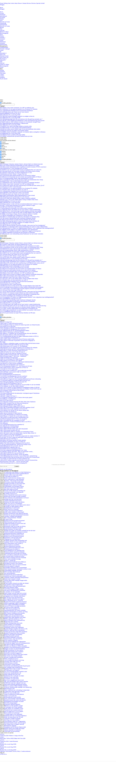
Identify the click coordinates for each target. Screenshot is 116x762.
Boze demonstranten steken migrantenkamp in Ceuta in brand (17, 195)
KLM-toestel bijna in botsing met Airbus (14, 556)
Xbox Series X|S (4, 57)
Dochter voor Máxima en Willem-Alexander (16, 646)
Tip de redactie (3, 78)
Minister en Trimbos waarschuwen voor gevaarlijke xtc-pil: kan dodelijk (20, 384)
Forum (1, 3)
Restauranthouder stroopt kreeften (12, 697)
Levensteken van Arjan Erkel (11, 678)
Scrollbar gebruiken (6, 103)
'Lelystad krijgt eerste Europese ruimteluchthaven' (16, 473)
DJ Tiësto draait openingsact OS (12, 609)
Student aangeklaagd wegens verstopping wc (15, 603)
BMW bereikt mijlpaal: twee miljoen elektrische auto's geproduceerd (18, 229)
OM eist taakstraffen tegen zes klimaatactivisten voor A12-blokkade (19, 271)
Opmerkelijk (3, 23)
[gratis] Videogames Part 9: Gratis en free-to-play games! (16, 397)
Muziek (2, 27)
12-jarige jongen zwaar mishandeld (13, 714)
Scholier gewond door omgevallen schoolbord (15, 631)
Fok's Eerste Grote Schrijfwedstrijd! (13, 656)
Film (1, 29)
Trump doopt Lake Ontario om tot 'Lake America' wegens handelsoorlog (20, 209)
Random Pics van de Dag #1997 (10, 115)
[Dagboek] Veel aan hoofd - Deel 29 (11, 446)
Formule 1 (2, 37)
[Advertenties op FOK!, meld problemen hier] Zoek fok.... (17, 349)
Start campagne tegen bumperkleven (13, 667)
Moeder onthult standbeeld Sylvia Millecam (15, 562)
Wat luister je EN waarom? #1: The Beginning (13, 346)
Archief (43, 3)
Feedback (2, 77)
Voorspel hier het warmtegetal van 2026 (12, 420)
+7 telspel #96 (6, 394)
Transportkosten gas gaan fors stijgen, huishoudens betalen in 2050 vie (19, 336)
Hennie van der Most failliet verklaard (12, 386)
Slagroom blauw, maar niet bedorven (13, 638)
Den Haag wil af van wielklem (11, 720)
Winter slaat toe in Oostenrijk (11, 509)
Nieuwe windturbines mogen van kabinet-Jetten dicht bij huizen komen (20, 343)
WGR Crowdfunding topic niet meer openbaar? (13, 376)
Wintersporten (3, 44)
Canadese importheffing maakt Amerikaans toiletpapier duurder (18, 218)
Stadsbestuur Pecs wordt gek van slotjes (14, 675)
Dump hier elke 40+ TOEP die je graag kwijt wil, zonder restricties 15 (20, 436)
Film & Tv (4, 146)
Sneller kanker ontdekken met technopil (14, 512)
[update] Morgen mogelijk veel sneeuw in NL (16, 628)
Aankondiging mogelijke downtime (13, 570)
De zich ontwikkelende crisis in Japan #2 (12, 364)
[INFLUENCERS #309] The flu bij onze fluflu (14, 344)
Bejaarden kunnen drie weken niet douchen (15, 700)
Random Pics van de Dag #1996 (10, 117)
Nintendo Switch (4, 56)
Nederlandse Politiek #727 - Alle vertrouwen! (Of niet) (16, 366)
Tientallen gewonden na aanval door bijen (14, 483)
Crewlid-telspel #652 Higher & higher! (12, 359)
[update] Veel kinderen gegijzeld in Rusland (16, 601)
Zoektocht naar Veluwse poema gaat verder (15, 576)
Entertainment (3, 24)
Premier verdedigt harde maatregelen (14, 657)
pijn (2, 342)
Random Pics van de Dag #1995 (10, 124)
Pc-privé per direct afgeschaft (12, 607)
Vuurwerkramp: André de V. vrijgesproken (14, 721)
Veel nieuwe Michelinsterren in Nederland (14, 590)
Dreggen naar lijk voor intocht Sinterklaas (14, 648)
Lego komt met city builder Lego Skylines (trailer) (14, 130)
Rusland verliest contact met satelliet (13, 475)
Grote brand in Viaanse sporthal (12, 664)
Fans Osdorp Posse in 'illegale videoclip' (14, 724)
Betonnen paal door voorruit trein (12, 626)
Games (1, 50)
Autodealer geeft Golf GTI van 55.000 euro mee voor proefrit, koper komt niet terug (23, 305)
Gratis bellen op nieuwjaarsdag (11, 731)
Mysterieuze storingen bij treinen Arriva (14, 534)
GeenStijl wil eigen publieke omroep (14, 506)
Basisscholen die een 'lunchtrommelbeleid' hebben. (14, 330)
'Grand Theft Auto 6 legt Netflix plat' (11, 206)
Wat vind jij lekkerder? (9, 573)
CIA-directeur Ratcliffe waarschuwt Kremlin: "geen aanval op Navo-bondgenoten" (23, 225)
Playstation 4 (3, 53)
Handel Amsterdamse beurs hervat (12, 500)
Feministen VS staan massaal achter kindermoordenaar (15, 127)
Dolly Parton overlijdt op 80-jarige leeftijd (12, 134)
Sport (1, 34)
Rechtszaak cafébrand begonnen (12, 704)
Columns (24, 3)
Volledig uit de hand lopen (9, 357)
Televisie (2, 30)
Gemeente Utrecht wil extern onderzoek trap (15, 542)
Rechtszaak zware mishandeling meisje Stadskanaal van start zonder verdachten (21, 234)
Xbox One (2, 54)
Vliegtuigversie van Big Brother (12, 539)
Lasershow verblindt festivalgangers (13, 516)
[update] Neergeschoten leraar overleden (15, 633)
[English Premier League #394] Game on (12, 406)
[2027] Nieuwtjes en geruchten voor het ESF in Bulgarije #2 (17, 340)
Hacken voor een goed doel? (11, 525)
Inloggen (2, 4)
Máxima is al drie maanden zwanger (14, 705)
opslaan (2, 106)
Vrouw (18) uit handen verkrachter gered (14, 698)
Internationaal (3, 16)
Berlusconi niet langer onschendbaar (13, 634)
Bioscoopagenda (4, 33)
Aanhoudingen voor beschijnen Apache (14, 486)
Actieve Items (14, 3)
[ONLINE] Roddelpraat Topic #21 (11, 383)
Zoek (9, 3)
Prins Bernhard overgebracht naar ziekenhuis (15, 594)
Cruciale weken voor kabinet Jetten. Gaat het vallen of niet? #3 (18, 433)
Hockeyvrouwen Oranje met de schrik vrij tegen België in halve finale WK (20, 212)
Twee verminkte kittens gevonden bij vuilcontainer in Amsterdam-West (19, 216)
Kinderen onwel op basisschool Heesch (14, 536)
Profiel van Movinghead (6, 469)
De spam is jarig (8, 519)
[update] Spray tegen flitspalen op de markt (14, 617)
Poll (3, 157)
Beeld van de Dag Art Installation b (11, 434)
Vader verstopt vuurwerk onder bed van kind (15, 593)
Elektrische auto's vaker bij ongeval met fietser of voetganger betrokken (20, 182)
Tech (1, 20)
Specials (38, 3)
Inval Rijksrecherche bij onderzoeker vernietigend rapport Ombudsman (19, 393)
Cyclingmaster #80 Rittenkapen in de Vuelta (13, 450)
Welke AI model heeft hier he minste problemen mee (15, 458)
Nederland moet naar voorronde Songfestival (15, 715)
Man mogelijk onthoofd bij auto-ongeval (14, 599)
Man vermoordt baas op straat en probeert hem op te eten (16, 136)
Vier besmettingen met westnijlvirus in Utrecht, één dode (16, 215)
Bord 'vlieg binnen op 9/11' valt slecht (13, 600)
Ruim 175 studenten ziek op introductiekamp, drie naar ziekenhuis (18, 333)
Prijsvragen (3, 73)
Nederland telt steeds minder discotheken (14, 502)
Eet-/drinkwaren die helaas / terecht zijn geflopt (14, 454)
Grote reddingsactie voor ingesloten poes (14, 550)
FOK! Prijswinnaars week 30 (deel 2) (13, 543)
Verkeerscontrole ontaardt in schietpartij (14, 552)
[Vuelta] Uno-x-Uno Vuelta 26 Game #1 (12, 352)
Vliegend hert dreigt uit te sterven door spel (14, 523)
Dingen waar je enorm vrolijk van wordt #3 (13, 371)
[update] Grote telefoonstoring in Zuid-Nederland (17, 647)
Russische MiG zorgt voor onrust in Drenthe (15, 564)
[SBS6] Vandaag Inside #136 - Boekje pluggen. (14, 354)
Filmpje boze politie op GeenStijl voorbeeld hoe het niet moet (20, 530)
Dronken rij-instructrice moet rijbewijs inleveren (16, 513)
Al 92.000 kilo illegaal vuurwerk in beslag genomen (17, 643)
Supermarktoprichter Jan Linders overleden (14, 610)
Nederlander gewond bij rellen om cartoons (15, 553)
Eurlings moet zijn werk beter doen (13, 499)
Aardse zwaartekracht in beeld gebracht (14, 694)
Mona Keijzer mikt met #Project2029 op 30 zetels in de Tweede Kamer (20, 457)
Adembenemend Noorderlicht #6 (10, 374)
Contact (2, 74)
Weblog (5, 3)
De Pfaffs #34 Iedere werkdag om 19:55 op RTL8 (15, 443)
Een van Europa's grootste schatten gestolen (13, 440)
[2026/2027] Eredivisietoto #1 (10, 337)
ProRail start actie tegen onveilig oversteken (15, 496)
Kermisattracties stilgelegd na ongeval (13, 527)
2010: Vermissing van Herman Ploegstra (12, 332)
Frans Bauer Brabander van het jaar (13, 637)
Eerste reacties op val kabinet (12, 544)
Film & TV (3, 60)
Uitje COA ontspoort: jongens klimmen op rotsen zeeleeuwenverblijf (19, 293)
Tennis (1, 40)
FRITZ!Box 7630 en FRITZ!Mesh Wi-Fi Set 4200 (14, 181)
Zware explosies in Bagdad (11, 640)
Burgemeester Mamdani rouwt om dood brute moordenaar (16, 110)
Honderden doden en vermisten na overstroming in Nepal (16, 431)
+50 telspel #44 (6, 391)
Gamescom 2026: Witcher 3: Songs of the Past (13, 174)
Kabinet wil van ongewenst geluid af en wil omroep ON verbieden (18, 109)
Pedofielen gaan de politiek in (12, 549)
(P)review (4, 154)
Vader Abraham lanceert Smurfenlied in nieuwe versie (17, 569)
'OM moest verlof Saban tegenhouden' (13, 487)
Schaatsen (2, 43)
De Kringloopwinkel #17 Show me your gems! (13, 418)
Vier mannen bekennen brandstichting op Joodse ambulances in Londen (19, 165)
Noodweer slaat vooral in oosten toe (14, 710)
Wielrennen (3, 41)
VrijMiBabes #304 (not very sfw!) (10, 311)
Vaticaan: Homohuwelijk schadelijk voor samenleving (18, 687)
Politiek (2, 19)
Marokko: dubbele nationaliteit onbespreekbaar (16, 577)
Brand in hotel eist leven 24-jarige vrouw (14, 478)
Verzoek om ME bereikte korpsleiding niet (14, 490)
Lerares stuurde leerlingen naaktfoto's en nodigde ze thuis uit (17, 116)
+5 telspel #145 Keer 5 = (8, 396)
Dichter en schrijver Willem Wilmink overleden (16, 685)
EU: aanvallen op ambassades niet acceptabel (16, 554)
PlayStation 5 (3, 58)
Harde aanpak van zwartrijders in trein (13, 708)
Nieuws (20, 3)
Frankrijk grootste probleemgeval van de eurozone (14, 196)
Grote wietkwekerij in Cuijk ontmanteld (14, 479)
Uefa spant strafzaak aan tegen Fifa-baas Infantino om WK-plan (17, 219)
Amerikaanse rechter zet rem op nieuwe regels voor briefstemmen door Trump (21, 179)
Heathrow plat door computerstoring (13, 614)
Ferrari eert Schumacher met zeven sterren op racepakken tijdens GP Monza (20, 177)
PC (1, 51)
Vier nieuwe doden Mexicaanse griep (14, 482)
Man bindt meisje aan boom (11, 489)
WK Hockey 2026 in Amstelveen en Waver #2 (14, 367)
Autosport (2, 39)
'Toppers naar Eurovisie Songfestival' (13, 510)
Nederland (2, 14)
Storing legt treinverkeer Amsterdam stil (14, 533)
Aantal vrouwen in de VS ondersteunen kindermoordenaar (17, 362)
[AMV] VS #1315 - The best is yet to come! (13, 377)
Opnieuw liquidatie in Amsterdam (12, 730)
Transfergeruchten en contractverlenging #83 (13, 463)
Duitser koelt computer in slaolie (12, 579)
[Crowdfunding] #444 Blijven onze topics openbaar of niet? (17, 407)
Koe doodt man (8, 581)
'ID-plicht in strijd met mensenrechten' (14, 644)
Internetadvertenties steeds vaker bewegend (15, 722)
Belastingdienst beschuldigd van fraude (14, 701)
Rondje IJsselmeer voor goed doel (12, 529)
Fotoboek (2, 71)
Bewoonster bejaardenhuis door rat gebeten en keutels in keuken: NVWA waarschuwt (23, 167)
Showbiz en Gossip (5, 21)
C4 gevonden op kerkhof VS (11, 476)
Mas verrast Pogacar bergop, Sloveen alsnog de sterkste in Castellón (18, 214)
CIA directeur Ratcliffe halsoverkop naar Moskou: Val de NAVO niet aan (20, 389)
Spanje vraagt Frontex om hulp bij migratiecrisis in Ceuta (16, 172)
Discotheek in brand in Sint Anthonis (13, 563)
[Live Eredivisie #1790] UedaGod (11, 413)
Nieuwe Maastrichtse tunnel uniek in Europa (15, 495)
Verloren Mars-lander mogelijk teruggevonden (15, 580)
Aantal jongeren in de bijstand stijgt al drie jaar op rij (15, 380)
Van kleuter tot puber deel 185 (10, 430)
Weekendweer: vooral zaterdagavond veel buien (13, 168)
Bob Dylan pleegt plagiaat (10, 703)
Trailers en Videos (4, 64)
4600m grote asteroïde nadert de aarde (14, 616)
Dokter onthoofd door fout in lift (12, 674)
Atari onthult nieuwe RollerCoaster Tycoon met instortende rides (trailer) (20, 129)
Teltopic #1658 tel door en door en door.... (12, 390)
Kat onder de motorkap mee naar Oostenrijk (15, 557)
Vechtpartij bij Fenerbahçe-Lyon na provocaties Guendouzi (16, 208)
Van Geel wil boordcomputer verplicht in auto (15, 671)
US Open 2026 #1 (6, 400)
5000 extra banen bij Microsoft (11, 693)
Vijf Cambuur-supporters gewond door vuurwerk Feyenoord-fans (18, 460)
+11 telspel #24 (6, 322)
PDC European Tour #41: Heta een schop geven (14, 403)
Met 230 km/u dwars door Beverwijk (13, 597)
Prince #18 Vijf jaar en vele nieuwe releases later (14, 410)
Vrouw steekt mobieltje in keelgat (12, 559)
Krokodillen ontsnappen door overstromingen (15, 567)
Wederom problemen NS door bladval (13, 650)
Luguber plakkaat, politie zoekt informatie (12, 334)
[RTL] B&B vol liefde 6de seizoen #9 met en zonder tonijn (17, 339)
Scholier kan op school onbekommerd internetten (16, 515)
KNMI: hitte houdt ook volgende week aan (15, 683)
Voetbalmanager (4, 47)
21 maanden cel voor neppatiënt (12, 591)
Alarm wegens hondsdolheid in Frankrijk (14, 604)
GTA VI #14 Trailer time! (9, 369)
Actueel (2, 13)
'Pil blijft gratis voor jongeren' (12, 670)
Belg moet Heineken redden (11, 587)
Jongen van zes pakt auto (10, 695)
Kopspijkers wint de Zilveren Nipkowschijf (15, 727)
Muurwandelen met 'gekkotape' (12, 712)
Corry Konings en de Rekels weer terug (14, 660)
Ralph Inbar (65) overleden (11, 621)
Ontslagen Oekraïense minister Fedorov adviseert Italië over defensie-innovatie (21, 164)
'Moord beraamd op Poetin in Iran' (12, 522)
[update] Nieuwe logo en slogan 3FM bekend (16, 668)
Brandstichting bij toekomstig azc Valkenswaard (14, 123)
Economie (2, 17)
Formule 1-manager (5, 49)
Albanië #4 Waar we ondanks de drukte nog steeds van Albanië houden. (20, 324)
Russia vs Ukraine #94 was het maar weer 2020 (14, 416)
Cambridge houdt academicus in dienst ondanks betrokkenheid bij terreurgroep (21, 287)
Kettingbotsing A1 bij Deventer (12, 507)
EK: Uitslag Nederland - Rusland (13, 517)
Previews (33, 3)
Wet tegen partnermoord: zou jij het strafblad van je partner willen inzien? (20, 310)
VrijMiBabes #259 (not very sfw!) (10, 298)
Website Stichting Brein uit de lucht (13, 623)
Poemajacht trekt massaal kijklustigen (13, 574)
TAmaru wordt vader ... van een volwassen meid (14, 461)
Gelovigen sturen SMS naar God (12, 661)
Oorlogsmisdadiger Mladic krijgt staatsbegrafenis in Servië (16, 178)
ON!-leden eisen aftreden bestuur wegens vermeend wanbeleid (17, 198)
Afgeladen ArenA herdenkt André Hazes (15, 596)
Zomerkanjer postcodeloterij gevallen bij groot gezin (17, 666)
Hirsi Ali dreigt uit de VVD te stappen (13, 711)
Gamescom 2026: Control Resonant (10, 187)
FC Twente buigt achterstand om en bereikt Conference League (17, 205)
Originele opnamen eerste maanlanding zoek (16, 540)
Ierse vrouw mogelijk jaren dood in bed (14, 680)
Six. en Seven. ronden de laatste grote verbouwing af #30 (16, 437)
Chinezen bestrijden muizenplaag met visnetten (15, 532)
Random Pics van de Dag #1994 (10, 133)
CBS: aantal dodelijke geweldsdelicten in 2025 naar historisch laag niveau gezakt (22, 120)
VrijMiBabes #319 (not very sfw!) (10, 113)
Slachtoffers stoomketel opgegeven (12, 653)
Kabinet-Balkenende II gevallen (13, 546)
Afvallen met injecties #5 (8, 411)
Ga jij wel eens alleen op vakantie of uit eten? (13, 353)
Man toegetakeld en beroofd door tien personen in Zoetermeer (17, 232)
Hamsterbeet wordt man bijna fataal (13, 537)
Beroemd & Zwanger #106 (9, 427)
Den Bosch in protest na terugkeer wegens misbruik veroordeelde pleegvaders (21, 274)
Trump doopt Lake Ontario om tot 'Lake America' (14, 112)
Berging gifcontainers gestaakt (11, 636)
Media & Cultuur (4, 31)
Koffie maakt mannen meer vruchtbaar (13, 651)
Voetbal (2, 36)
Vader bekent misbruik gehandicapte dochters (15, 684)
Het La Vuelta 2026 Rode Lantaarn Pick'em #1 (14, 350)
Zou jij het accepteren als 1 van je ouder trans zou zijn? (15, 370)
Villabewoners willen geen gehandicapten (15, 586)
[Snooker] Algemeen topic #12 (10, 447)
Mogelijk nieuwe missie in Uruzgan (13, 485)
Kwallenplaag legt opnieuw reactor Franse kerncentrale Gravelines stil (19, 221)
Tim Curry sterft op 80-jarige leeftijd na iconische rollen (16, 126)
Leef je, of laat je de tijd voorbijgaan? (11, 363)
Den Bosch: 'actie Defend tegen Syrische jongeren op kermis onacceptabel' (20, 211)
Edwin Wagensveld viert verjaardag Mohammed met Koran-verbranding (20, 379)
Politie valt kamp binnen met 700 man (13, 717)
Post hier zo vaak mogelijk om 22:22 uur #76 (13, 409)
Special (3, 156)
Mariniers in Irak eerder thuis (11, 677)
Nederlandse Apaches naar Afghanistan (14, 627)
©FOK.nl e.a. (3, 754)
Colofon (2, 76)
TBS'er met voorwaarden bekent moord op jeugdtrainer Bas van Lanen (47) (20, 169)
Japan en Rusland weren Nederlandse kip (14, 620)
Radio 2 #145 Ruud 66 (8, 399)
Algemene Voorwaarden (6, 751)
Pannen (4, 423)
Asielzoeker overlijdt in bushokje (12, 718)
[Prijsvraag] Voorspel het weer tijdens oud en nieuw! (17, 505)
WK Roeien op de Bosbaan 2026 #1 (11, 448)
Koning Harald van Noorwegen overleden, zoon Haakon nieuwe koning (20, 171)
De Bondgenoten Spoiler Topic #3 (11, 404)
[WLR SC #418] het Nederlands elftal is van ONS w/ (15, 421)
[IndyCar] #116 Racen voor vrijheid (11, 360)
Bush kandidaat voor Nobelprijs (13, 624)
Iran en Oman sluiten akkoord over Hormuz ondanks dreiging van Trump (20, 307)
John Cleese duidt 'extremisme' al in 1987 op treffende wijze (17, 107)
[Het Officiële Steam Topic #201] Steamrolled (14, 428)
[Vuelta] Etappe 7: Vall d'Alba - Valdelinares (13, 356)
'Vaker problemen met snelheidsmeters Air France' (16, 497)
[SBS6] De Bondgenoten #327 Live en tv (12, 329)
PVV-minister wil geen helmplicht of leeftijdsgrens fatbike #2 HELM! (20, 387)
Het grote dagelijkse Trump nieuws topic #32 (13, 381)
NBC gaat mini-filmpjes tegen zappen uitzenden (16, 681)
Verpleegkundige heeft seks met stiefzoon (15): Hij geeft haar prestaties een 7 (21, 119)
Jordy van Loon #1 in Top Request (13, 503)
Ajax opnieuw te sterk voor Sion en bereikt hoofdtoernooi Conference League (21, 204)
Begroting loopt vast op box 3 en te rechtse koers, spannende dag (18, 456)
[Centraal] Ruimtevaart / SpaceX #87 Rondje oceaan (15, 444)
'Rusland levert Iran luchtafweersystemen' (14, 520)
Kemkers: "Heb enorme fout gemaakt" (14, 480)
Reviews (29, 3)
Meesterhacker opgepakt (10, 725)
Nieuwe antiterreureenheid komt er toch (14, 547)
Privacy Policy (16, 751)
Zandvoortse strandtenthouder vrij (12, 673)
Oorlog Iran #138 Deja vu (9, 438)
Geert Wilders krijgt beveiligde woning (13, 589)
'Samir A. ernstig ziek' (10, 560)
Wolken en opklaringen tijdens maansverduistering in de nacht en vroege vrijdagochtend (23, 226)
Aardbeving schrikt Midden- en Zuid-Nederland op (17, 472)
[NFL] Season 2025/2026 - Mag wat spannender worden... (16, 451)
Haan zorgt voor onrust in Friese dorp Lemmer (15, 654)
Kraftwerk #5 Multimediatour (9, 426)
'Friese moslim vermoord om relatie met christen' (17, 583)
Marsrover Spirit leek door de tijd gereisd (14, 630)
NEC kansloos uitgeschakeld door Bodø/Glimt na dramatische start (18, 308)
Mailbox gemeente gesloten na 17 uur (13, 619)
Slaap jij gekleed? (6, 373)
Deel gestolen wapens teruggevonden (13, 584)
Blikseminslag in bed (9, 688)
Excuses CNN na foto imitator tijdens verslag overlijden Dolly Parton (19, 199)
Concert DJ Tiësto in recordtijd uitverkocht (14, 606)
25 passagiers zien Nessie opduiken (13, 707)
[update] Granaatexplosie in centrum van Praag (15, 611)
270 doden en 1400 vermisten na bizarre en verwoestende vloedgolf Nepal (20, 122)
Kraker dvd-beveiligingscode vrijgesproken (15, 641)
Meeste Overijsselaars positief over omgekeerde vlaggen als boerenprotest (20, 231)
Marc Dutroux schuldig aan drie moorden (14, 613)
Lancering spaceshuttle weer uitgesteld (13, 492)
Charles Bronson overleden (11, 663)
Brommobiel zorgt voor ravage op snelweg (14, 526)
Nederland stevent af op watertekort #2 (12, 424)
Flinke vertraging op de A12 (11, 658)
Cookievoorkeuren (25, 751)
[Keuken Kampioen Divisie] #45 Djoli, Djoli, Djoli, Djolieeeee (18, 401)
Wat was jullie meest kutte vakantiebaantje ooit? (14, 417)
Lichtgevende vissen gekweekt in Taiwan (14, 691)
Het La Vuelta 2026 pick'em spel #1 (11, 323)
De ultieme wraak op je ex (10, 493)
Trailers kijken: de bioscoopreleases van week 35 (14, 189)
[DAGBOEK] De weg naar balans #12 (12, 453)
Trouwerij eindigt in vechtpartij (11, 566)
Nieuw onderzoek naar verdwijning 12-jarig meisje (16, 690)
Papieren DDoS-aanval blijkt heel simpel (14, 728)
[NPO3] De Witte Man (7, 326)
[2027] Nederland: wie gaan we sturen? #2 (12, 441)
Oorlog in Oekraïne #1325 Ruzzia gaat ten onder (14, 327)
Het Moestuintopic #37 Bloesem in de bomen (13, 414)
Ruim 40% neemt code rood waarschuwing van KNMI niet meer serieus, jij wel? (22, 185)
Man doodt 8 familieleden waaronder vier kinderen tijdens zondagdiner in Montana (22, 132)
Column (4, 153)
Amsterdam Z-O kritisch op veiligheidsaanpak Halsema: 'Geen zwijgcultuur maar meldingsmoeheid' (27, 228)
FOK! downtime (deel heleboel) (12, 572)
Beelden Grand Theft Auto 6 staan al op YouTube (14, 192)
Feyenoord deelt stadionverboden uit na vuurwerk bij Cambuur (17, 175)
